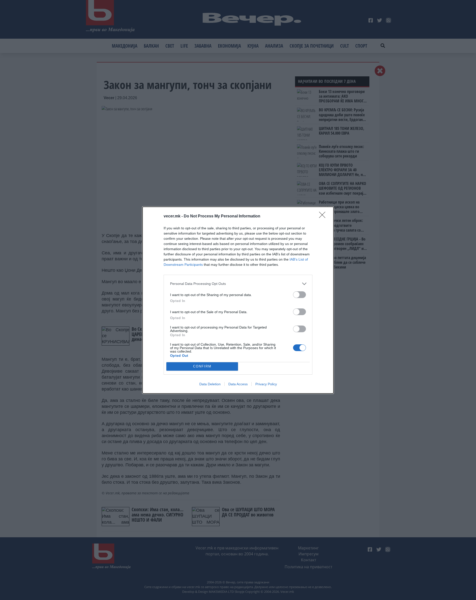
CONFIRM (202, 366)
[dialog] (238, 300)
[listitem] (238, 283)
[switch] (299, 294)
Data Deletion (210, 384)
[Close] (323, 216)
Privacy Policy (266, 384)
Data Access (238, 384)
